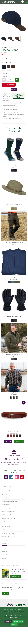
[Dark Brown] (8, 435)
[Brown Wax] (13, 66)
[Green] (12, 282)
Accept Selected (18, 621)
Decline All (8, 621)
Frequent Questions (9, 536)
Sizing (5, 540)
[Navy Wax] (4, 66)
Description (6, 89)
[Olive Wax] (8, 66)
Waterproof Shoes (8, 515)
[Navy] (12, 320)
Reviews (13, 89)
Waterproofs (6, 504)
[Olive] (18, 282)
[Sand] (15, 208)
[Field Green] (12, 359)
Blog (4, 548)
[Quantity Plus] (17, 80)
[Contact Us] (6, 477)
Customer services (8, 533)
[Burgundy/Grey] (15, 170)
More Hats (8, 441)
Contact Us (6, 526)
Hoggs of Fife (19, 441)
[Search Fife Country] (19, 1)
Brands (5, 558)
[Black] (19, 435)
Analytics (18, 615)
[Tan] (11, 435)
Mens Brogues (7, 508)
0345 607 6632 (14, 458)
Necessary (10, 615)
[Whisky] (14, 435)
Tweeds (5, 494)
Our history (6, 551)
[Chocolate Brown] (16, 435)
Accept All (14, 624)
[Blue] (16, 397)
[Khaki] (12, 208)
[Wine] (11, 397)
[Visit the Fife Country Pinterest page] (22, 477)
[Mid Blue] (9, 282)
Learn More (17, 611)
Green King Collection (9, 518)
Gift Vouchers (7, 529)
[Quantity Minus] (4, 80)
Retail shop (6, 555)
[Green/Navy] (12, 170)
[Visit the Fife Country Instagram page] (17, 477)
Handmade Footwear (9, 511)
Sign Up (5, 593)
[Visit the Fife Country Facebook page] (11, 477)
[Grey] (15, 282)
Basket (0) (22, 1)
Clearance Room (8, 491)
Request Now (15, 576)
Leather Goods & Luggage (10, 501)
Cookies (10, 609)
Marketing (14, 617)
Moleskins (6, 497)
